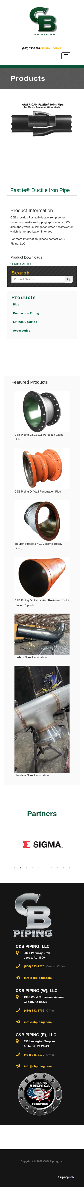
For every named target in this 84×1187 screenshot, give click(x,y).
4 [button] (33, 868)
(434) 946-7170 (34, 1054)
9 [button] (63, 868)
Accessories (21, 330)
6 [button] (45, 868)
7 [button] (51, 868)
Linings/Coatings (25, 321)
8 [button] (57, 868)
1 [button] (14, 868)
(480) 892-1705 (34, 1010)
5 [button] (39, 868)
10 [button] (69, 868)
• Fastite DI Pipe (20, 263)
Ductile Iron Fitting (26, 313)
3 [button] (27, 868)
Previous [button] (8, 844)
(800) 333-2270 (31, 48)
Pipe (16, 304)
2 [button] (21, 868)
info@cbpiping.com (38, 977)
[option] (39, 844)
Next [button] (76, 844)
